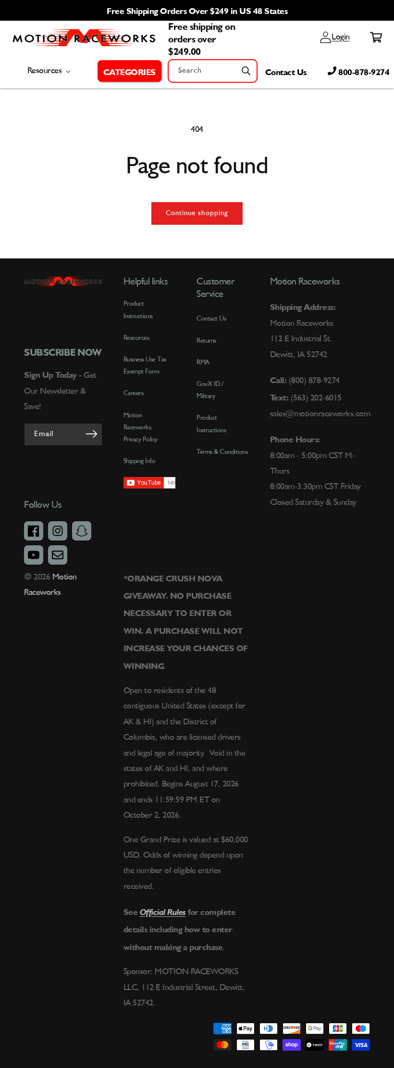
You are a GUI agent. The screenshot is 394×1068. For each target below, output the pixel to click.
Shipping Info (139, 461)
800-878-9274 (363, 70)
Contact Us (286, 70)
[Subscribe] (91, 433)
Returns (206, 340)
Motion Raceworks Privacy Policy (140, 427)
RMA (203, 362)
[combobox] (213, 71)
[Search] (246, 70)
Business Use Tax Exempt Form (145, 365)
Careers (133, 393)
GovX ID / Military (210, 390)
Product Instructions (211, 423)
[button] (129, 70)
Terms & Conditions (222, 452)
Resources (136, 338)
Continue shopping (197, 213)
